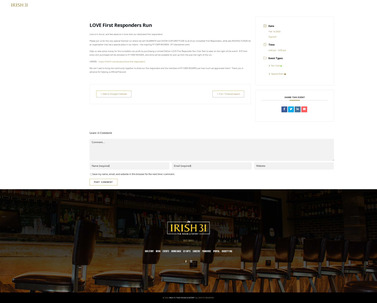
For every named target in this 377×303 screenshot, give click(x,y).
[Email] (304, 109)
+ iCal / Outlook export (228, 93)
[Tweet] (291, 109)
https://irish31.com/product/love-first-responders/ (122, 61)
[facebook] (186, 261)
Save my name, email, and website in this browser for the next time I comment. (133, 174)
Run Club (275, 65)
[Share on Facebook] (284, 109)
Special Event (277, 73)
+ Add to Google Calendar (114, 93)
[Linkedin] (298, 109)
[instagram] (191, 261)
